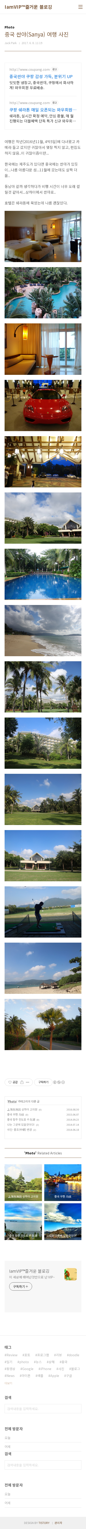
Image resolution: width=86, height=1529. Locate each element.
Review (11, 1355)
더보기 (8, 1383)
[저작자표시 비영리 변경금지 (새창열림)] (59, 1082)
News (10, 1375)
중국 (64, 1361)
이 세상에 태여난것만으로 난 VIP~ (32, 1277)
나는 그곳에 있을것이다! (21, 1124)
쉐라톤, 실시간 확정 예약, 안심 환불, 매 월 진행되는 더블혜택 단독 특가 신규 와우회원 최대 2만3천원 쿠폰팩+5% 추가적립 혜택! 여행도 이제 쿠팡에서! (42, 118)
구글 (69, 1375)
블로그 (75, 1368)
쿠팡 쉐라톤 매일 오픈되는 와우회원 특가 (40, 109)
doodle (74, 1355)
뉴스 (39, 1361)
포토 (27, 1355)
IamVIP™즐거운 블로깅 (28, 7)
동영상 (10, 1368)
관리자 (58, 1523)
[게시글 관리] (28, 1082)
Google (27, 1368)
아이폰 (26, 1375)
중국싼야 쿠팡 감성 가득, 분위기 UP (41, 76)
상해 (52, 1361)
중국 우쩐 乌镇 (15, 1114)
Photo (12, 1101)
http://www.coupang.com (29, 69)
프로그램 (43, 1355)
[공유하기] (22, 1082)
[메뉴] (80, 6)
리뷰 (59, 1355)
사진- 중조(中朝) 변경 (19, 1129)
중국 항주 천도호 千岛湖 (21, 1119)
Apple (54, 1375)
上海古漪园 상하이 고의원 (22, 1109)
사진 (61, 1368)
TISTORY (44, 1523)
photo (24, 1361)
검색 (76, 1408)
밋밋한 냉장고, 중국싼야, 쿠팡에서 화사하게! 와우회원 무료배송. (41, 85)
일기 (9, 1361)
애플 (40, 1375)
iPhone (45, 1368)
